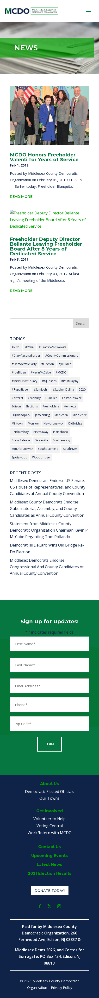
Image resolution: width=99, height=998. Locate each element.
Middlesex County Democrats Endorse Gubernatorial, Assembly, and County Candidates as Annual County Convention (47, 508)
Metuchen (61, 415)
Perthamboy (20, 432)
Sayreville (41, 440)
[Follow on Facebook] (40, 906)
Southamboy (61, 440)
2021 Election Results (49, 873)
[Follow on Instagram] (59, 906)
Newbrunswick (53, 423)
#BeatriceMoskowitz (52, 347)
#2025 (16, 347)
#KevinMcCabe (41, 372)
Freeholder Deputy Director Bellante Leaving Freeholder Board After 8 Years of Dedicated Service (46, 246)
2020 (82, 389)
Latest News (49, 864)
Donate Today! (50, 891)
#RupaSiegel (20, 389)
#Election (47, 364)
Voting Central (50, 825)
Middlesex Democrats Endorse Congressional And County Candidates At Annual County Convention (47, 567)
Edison (16, 406)
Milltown (17, 423)
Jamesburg (42, 415)
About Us (49, 783)
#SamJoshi (40, 389)
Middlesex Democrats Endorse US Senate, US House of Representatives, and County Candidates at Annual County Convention (47, 487)
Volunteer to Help (49, 818)
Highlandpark (21, 415)
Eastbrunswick (71, 398)
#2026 (29, 347)
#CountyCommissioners (61, 356)
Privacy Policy (61, 987)
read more (21, 196)
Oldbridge (75, 423)
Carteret (17, 398)
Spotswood (19, 457)
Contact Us (49, 846)
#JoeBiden (19, 372)
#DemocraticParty (24, 364)
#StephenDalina (63, 389)
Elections (32, 406)
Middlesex (80, 415)
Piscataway (40, 432)
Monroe (33, 423)
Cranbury (34, 398)
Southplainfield (48, 449)
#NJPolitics (49, 381)
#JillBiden (65, 364)
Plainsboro (60, 432)
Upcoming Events (49, 855)
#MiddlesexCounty (24, 381)
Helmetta (70, 406)
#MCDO (61, 372)
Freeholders (51, 406)
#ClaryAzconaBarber (26, 356)
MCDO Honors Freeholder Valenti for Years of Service (44, 157)
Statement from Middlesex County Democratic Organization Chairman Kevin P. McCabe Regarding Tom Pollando (49, 530)
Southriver (70, 449)
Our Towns (49, 798)
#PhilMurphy (69, 381)
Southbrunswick (22, 449)
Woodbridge (41, 457)
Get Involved (49, 811)
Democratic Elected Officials (49, 791)
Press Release (21, 440)
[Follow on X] (49, 906)
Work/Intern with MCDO (50, 832)
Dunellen (51, 398)
